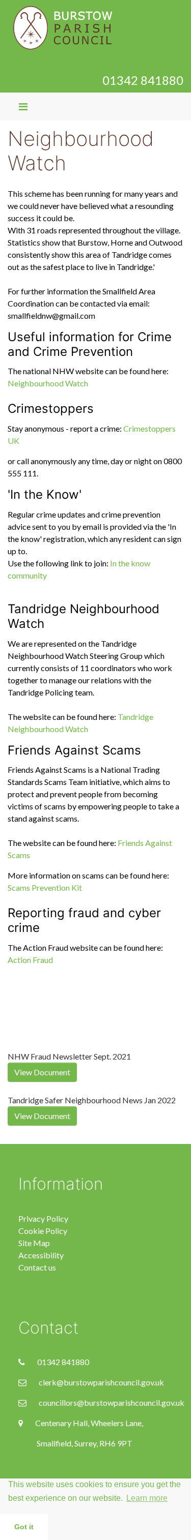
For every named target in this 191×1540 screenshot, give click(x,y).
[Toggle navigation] (23, 106)
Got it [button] (24, 1527)
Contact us (37, 1267)
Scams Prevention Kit (45, 887)
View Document (42, 1072)
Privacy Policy (43, 1218)
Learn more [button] (147, 1498)
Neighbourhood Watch (48, 383)
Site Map (34, 1243)
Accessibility (41, 1255)
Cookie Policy (42, 1230)
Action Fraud (30, 959)
